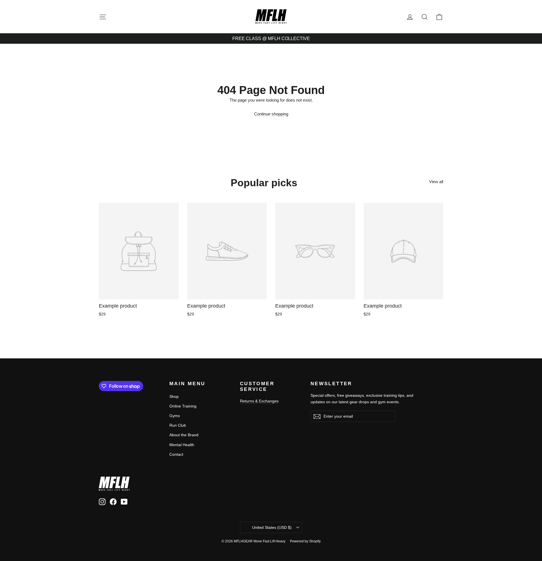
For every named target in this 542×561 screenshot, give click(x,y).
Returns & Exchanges (259, 401)
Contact (176, 454)
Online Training (182, 406)
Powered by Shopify (305, 541)
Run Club (177, 425)
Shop (174, 396)
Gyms (174, 415)
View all (436, 181)
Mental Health (181, 444)
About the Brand (183, 435)
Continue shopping (271, 113)
